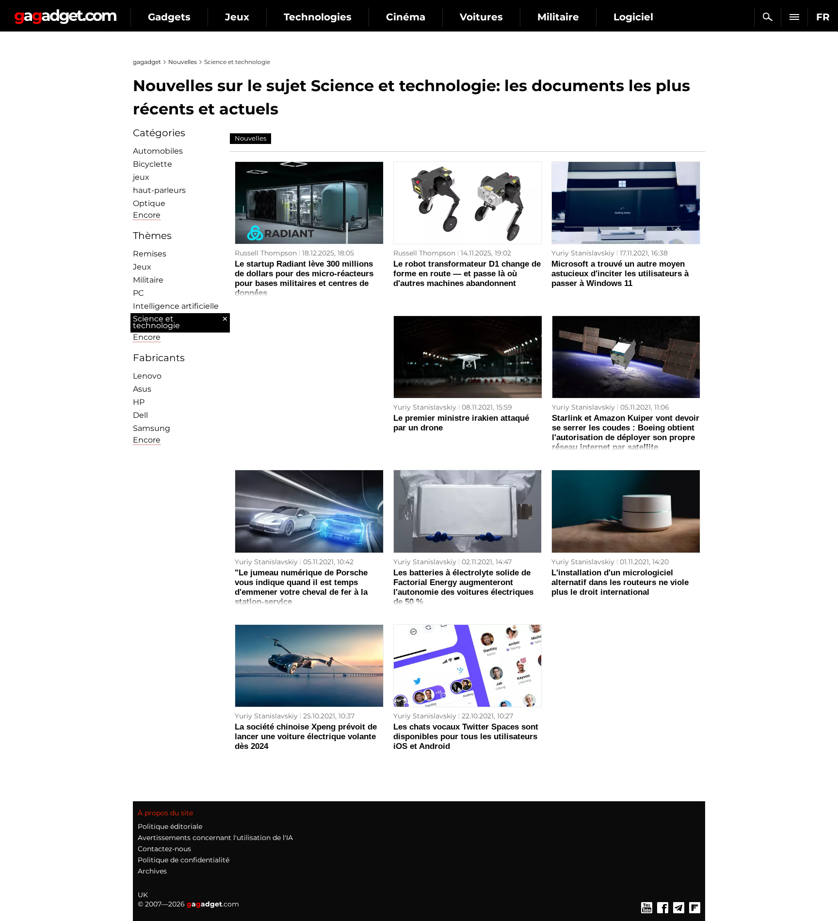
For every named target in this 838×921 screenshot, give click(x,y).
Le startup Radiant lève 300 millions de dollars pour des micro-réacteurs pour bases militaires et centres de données (304, 278)
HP (139, 402)
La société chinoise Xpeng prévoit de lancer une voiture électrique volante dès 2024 (306, 736)
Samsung (151, 428)
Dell (140, 415)
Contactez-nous (164, 848)
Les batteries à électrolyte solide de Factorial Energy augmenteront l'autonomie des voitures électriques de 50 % (463, 587)
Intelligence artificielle (176, 306)
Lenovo (147, 376)
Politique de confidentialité (183, 860)
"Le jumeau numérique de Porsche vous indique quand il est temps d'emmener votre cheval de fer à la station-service (301, 587)
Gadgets (169, 17)
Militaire (558, 17)
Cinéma (405, 17)
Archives (152, 871)
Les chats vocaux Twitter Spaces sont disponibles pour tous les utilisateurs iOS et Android (465, 736)
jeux (141, 177)
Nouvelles (182, 61)
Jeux (237, 17)
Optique (149, 203)
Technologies (318, 17)
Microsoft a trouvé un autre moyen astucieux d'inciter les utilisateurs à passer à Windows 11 (620, 273)
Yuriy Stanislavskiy (582, 253)
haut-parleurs (159, 190)
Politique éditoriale (170, 826)
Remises (149, 253)
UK (143, 894)
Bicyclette (152, 164)
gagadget (147, 61)
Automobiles (158, 151)
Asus (142, 389)
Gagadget (65, 13)
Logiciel (633, 17)
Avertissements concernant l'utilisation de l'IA (215, 837)
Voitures (481, 17)
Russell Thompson (266, 253)
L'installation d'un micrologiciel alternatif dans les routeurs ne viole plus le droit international (620, 582)
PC (138, 293)
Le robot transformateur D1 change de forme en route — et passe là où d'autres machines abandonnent (467, 273)
